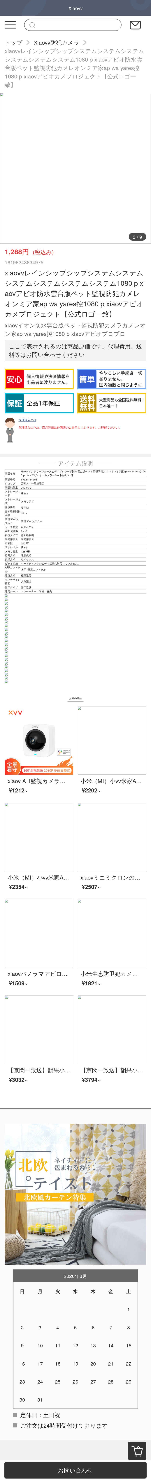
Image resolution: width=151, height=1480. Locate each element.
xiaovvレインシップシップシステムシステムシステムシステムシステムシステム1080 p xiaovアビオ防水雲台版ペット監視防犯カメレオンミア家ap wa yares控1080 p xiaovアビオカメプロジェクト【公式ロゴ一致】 (74, 68)
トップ (13, 42)
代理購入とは (27, 420)
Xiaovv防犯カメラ (56, 42)
